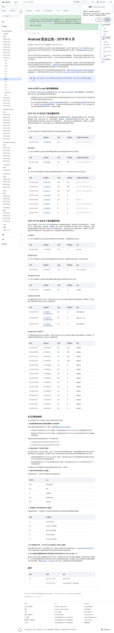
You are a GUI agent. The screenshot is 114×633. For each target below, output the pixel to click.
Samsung (44, 561)
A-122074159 (46, 212)
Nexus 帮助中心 (88, 612)
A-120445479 (47, 195)
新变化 (4, 10)
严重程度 (68, 119)
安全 (21, 10)
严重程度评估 (56, 65)
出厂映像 (26, 617)
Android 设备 (48, 10)
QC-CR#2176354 (47, 325)
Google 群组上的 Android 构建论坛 (63, 620)
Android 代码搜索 (28, 2)
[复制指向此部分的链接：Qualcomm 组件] (42, 296)
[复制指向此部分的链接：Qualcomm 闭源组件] (45, 332)
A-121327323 (46, 199)
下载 (25, 612)
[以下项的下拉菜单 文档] (19, 2)
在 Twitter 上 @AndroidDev (61, 609)
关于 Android (27, 629)
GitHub (26, 622)
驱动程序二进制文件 (29, 620)
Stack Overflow (88, 620)
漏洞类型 (61, 119)
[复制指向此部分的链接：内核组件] (36, 235)
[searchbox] (11, 16)
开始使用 (12, 10)
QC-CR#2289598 (48, 319)
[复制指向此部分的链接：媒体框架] (36, 148)
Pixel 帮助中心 (87, 609)
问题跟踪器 (87, 622)
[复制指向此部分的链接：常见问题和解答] (43, 417)
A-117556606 (46, 208)
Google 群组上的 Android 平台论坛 (63, 617)
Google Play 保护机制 (66, 92)
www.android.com (89, 614)
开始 (107, 20)
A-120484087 (47, 142)
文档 (15, 2)
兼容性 (38, 10)
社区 (34, 629)
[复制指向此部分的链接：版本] (33, 568)
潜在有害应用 (81, 102)
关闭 (99, 20)
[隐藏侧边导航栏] (20, 630)
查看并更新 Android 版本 (63, 427)
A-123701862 (46, 162)
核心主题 (29, 10)
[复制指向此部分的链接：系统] (33, 168)
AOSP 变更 (37, 25)
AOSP (29, 33)
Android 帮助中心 (88, 606)
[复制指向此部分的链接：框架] (33, 128)
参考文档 (66, 10)
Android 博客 (57, 612)
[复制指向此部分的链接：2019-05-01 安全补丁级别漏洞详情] (61, 114)
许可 (44, 629)
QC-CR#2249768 (48, 313)
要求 (25, 609)
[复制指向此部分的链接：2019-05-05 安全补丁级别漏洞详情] (61, 221)
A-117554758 (46, 182)
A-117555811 (46, 204)
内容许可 (41, 593)
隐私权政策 (50, 629)
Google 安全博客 (58, 614)
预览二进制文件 (28, 614)
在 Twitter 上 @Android (60, 606)
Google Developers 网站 (84, 548)
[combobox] (81, 1)
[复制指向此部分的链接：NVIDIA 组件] (39, 256)
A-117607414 (46, 191)
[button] (10, 26)
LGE (49, 561)
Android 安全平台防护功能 (70, 72)
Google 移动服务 (45, 104)
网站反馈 (57, 629)
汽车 (57, 10)
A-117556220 (46, 186)
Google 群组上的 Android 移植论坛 (63, 622)
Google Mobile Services (90, 617)
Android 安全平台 (43, 92)
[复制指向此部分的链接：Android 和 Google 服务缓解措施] (60, 89)
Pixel (54, 561)
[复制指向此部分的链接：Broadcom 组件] (41, 276)
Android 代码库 (28, 606)
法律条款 (39, 629)
